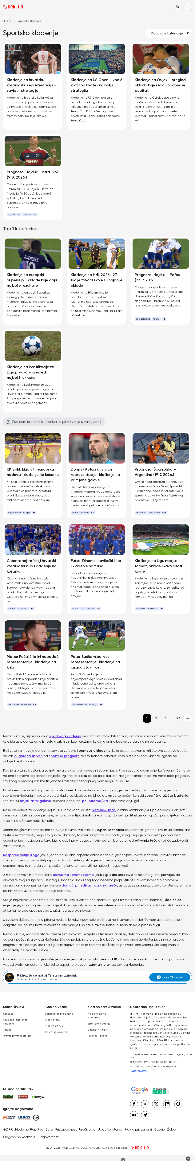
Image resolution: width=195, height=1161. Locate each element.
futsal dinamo (87, 608)
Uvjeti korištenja (110, 1129)
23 (178, 718)
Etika (49, 1129)
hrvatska (140, 608)
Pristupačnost (66, 1129)
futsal (75, 608)
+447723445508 (138, 1071)
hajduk (11, 214)
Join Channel (172, 977)
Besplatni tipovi (97, 1029)
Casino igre (52, 1019)
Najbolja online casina (59, 1013)
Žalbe (171, 1129)
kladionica (154, 512)
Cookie (159, 1129)
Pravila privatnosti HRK (17, 1035)
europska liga (143, 319)
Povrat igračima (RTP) (58, 1031)
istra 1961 (27, 214)
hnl (19, 214)
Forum (7, 1029)
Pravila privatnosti (138, 1129)
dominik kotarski (80, 512)
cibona (11, 608)
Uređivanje (87, 1129)
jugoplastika (14, 512)
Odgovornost (48, 1137)
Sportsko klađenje (99, 1023)
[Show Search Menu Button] (178, 7)
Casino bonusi (54, 1025)
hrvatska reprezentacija (85, 704)
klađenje (26, 704)
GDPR (8, 1129)
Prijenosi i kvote (97, 1035)
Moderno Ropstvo (29, 1129)
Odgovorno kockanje (19, 1137)
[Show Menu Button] (188, 7)
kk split (27, 512)
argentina (141, 512)
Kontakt (8, 1013)
